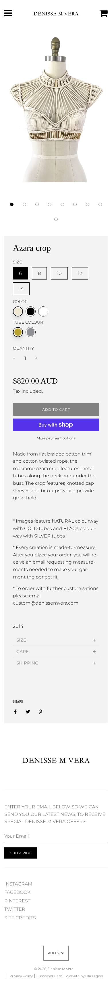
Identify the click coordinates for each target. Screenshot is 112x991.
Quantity (23, 348)
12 (80, 273)
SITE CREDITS (20, 917)
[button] (11, 204)
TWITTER (14, 909)
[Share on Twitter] (28, 711)
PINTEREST (17, 901)
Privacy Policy (21, 976)
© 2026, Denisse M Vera (54, 969)
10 (59, 273)
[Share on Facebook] (17, 711)
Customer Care (49, 976)
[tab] (56, 640)
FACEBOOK (17, 892)
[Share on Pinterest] (40, 711)
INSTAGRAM (18, 884)
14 (21, 288)
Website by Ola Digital (84, 976)
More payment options (56, 438)
